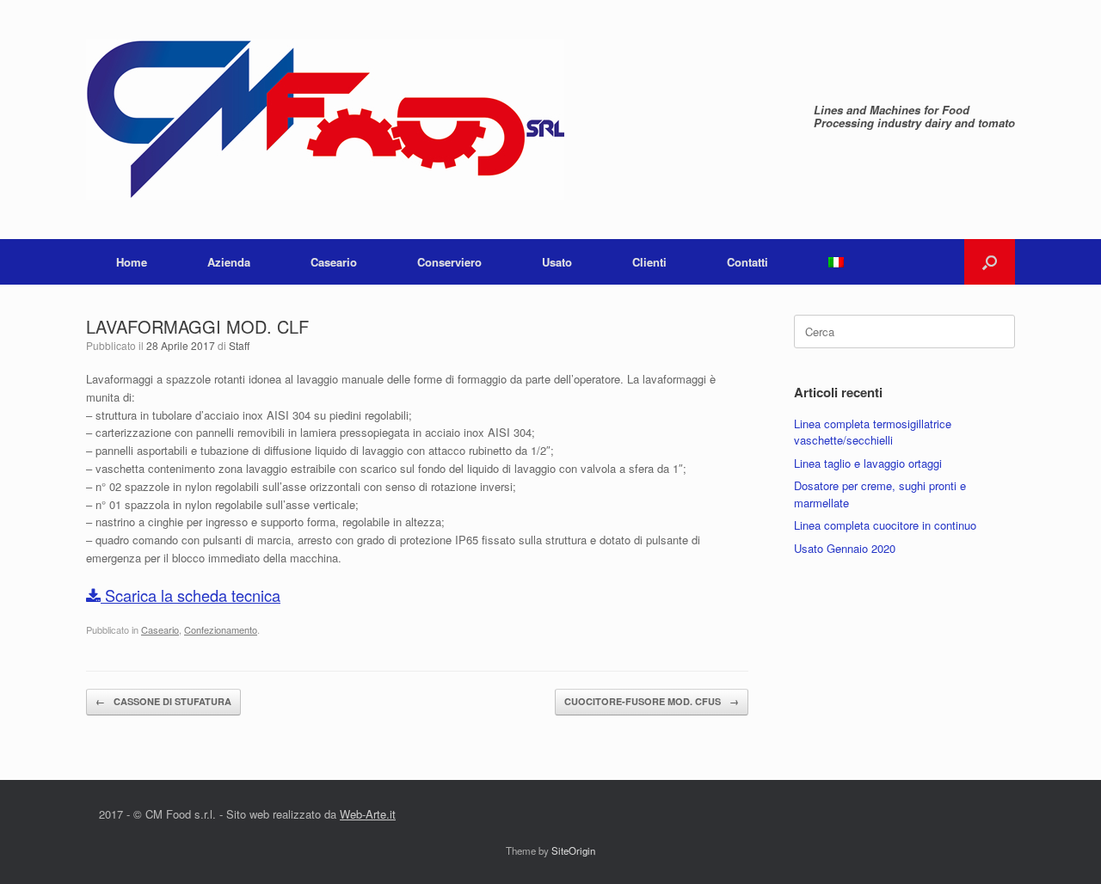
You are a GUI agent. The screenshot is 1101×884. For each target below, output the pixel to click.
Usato (557, 262)
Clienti (649, 262)
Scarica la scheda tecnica (190, 595)
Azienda (228, 262)
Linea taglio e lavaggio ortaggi (868, 463)
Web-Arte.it (368, 814)
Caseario (334, 262)
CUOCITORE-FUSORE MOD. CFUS (651, 701)
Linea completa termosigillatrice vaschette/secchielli (872, 432)
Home (131, 262)
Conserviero (449, 262)
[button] (989, 262)
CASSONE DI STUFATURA (163, 701)
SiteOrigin (573, 850)
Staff (239, 345)
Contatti (747, 262)
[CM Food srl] (325, 119)
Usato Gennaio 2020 (844, 548)
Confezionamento (220, 629)
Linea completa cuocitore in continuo (885, 525)
